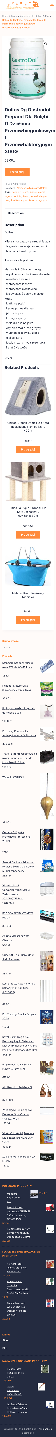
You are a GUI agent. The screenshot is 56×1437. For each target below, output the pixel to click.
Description (16, 213)
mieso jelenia (37, 192)
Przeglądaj (17, 171)
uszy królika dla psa (16, 200)
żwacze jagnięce (38, 200)
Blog (5, 1348)
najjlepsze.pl (46, 1429)
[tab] (28, 213)
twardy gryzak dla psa (35, 196)
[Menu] (52, 5)
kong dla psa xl (20, 192)
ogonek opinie (13, 196)
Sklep (5, 1340)
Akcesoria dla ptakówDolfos (32, 187)
